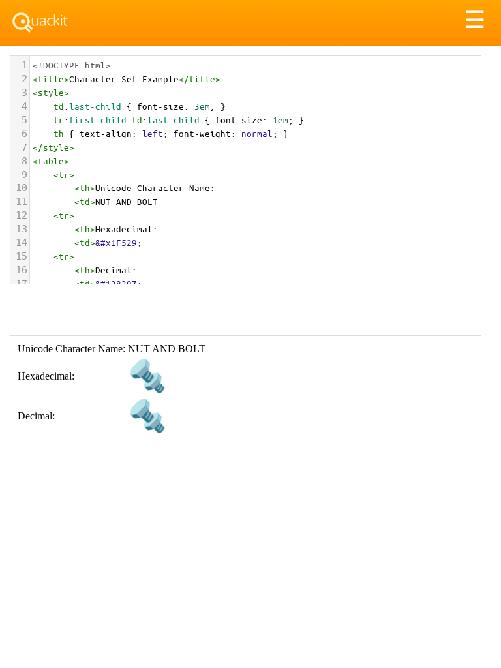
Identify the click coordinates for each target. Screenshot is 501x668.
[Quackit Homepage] (40, 22)
